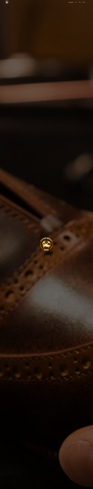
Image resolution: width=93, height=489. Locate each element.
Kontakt (83, 2)
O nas (76, 2)
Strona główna (71, 2)
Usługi (79, 2)
